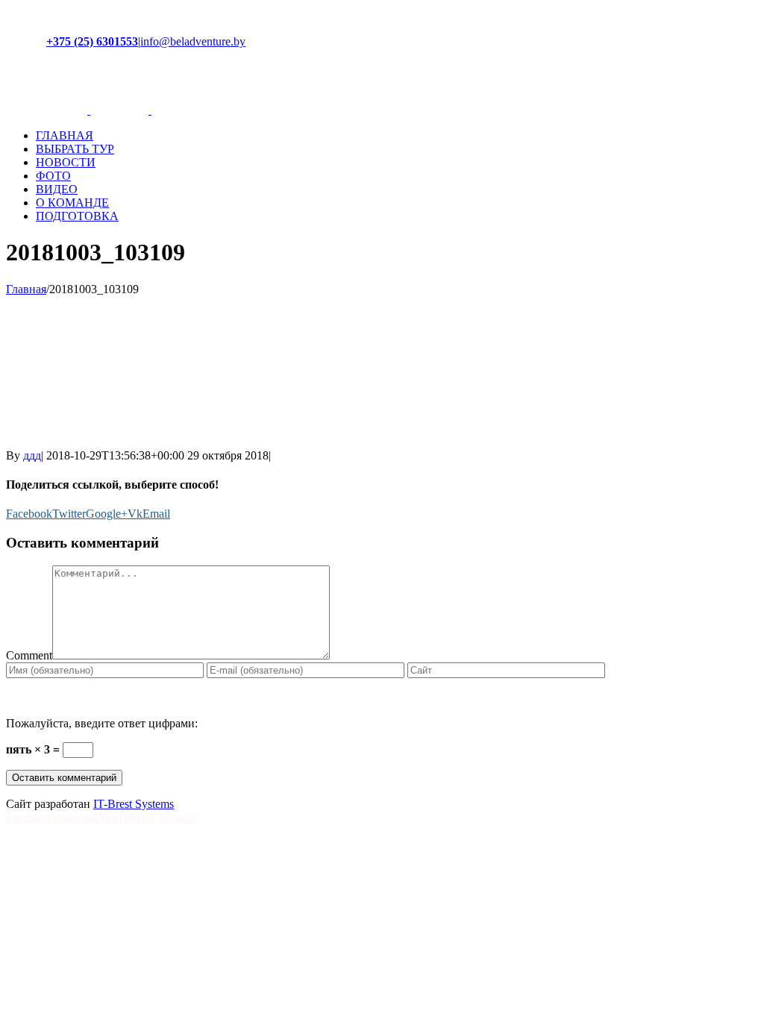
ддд (32, 455)
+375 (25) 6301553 (92, 41)
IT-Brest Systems (133, 803)
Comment (29, 655)
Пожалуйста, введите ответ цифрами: (102, 723)
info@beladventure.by (192, 41)
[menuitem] (397, 135)
